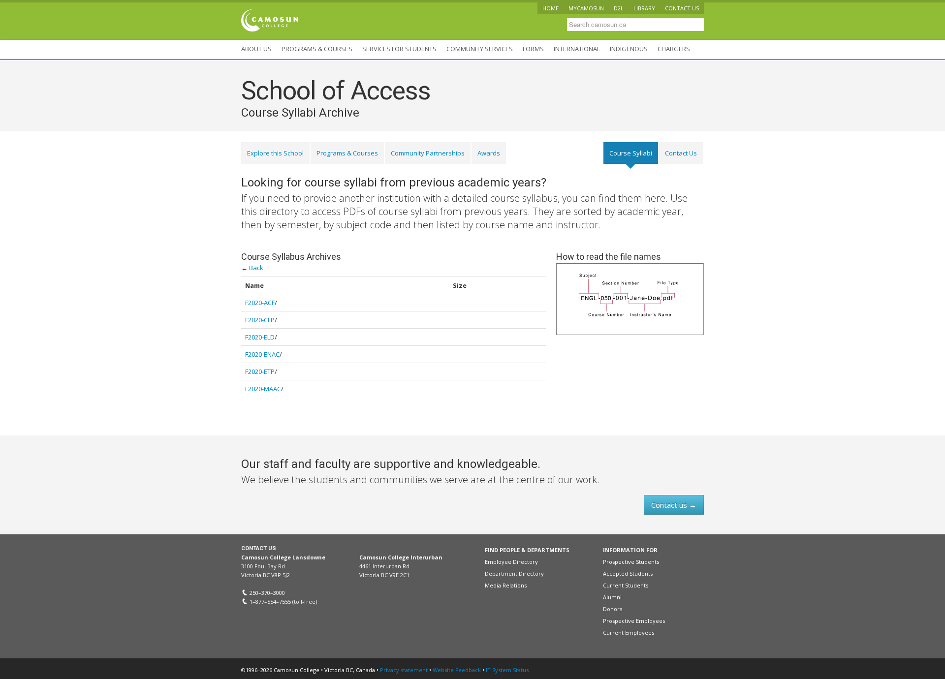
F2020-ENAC (262, 354)
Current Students (625, 585)
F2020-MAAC (263, 388)
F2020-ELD (260, 337)
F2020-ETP (260, 371)
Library (644, 8)
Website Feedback (457, 670)
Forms (533, 48)
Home (550, 8)
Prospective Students (631, 561)
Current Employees (628, 632)
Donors (612, 609)
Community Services (479, 48)
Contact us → (673, 505)
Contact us (682, 8)
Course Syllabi (630, 153)
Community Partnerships (428, 153)
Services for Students (399, 48)
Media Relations (506, 585)
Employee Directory (511, 561)
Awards (488, 153)
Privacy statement (404, 670)
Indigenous (629, 48)
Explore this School (275, 153)
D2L (619, 8)
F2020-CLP (260, 319)
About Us (256, 48)
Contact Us (681, 153)
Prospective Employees (634, 620)
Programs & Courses (317, 48)
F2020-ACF (260, 302)
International (577, 48)
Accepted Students (628, 573)
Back (256, 267)
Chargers (674, 48)
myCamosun (586, 8)
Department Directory (514, 573)
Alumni (612, 597)
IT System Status (507, 670)
